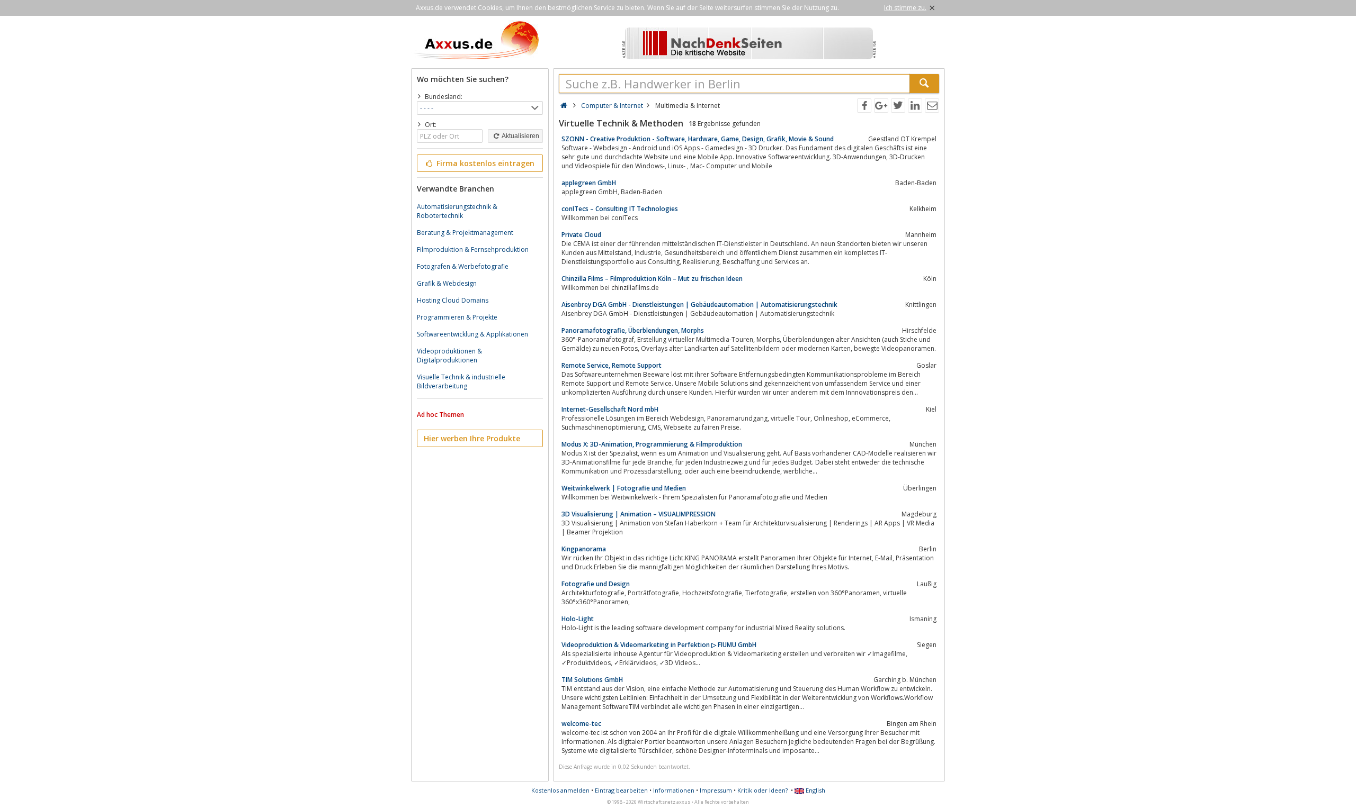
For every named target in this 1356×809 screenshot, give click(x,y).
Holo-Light (577, 618)
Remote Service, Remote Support (611, 365)
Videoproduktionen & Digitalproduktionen (449, 356)
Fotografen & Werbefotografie (462, 266)
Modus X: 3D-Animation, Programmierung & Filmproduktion (651, 444)
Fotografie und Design (595, 583)
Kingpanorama (583, 548)
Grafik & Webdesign (447, 283)
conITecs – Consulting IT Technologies (619, 208)
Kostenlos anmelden (560, 790)
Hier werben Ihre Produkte (472, 438)
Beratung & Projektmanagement (465, 232)
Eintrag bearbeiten (621, 790)
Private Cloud (581, 234)
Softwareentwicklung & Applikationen (472, 334)
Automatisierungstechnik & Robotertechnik (457, 211)
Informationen (673, 790)
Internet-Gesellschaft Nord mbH (609, 409)
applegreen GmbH (588, 182)
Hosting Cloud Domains (452, 300)
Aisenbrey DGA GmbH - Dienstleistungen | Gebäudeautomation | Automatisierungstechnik (699, 304)
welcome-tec (581, 723)
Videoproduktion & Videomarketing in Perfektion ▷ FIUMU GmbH (658, 644)
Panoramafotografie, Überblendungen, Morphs (632, 330)
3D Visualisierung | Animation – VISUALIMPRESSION (638, 514)
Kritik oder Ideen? (762, 790)
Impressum (716, 790)
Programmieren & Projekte (457, 317)
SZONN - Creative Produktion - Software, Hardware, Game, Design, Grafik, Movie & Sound (697, 138)
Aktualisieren (520, 136)
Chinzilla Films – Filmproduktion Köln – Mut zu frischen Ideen (652, 278)
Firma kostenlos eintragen (484, 163)
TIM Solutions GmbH (592, 679)
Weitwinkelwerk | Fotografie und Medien (623, 488)
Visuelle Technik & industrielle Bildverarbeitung (461, 381)
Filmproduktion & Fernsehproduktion (473, 249)
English (814, 790)
